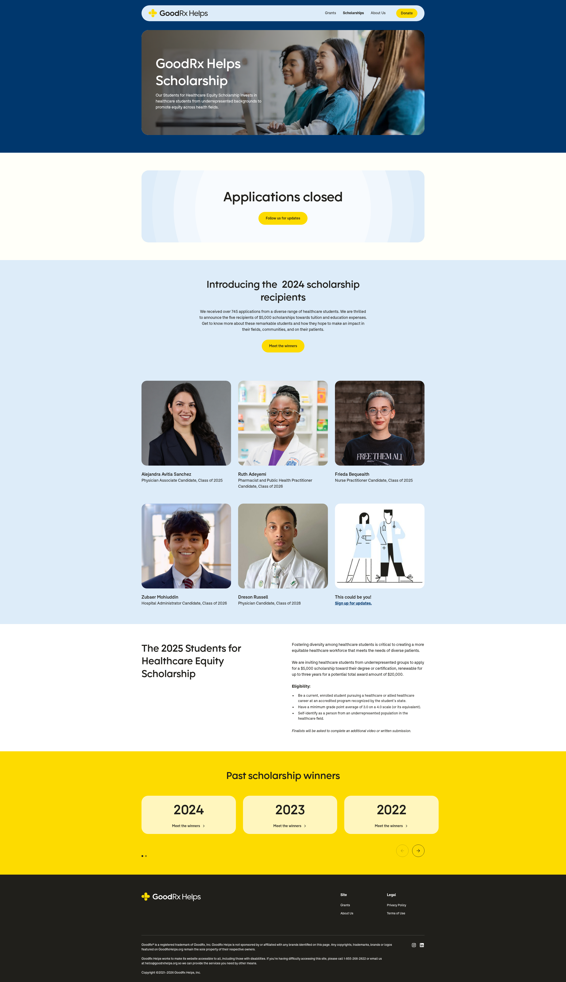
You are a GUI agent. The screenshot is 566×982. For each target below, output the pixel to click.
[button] (142, 856)
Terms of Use (396, 913)
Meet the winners (283, 346)
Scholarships (353, 13)
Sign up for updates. (353, 603)
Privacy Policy (396, 905)
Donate (407, 13)
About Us (378, 13)
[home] (178, 13)
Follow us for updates (283, 218)
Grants (330, 13)
